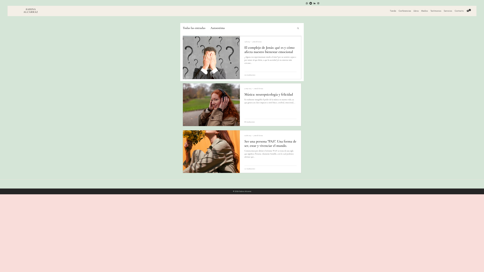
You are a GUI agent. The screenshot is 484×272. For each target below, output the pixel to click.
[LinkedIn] (314, 3)
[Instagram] (318, 3)
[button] (424, 11)
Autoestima (217, 28)
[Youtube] (310, 3)
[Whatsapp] (307, 3)
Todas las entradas (194, 28)
